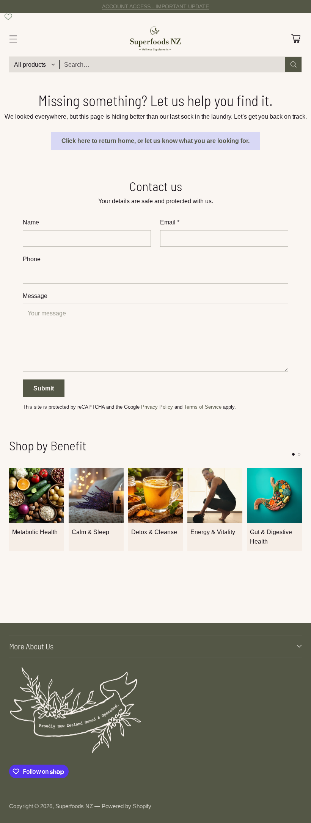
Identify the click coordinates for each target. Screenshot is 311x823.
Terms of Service (202, 407)
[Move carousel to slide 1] (293, 454)
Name (31, 222)
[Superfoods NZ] (155, 38)
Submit (43, 388)
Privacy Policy (157, 407)
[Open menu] (13, 38)
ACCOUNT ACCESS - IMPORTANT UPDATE (155, 6)
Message (35, 295)
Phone (32, 259)
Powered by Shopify (126, 806)
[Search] (293, 64)
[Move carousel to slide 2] (299, 454)
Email (169, 222)
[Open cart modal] (295, 38)
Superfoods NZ (74, 806)
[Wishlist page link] (8, 16)
